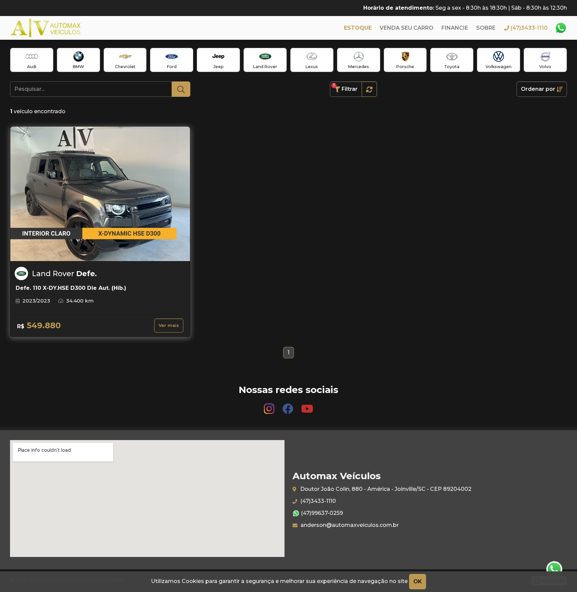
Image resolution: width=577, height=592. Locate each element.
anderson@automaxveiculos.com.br (349, 525)
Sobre (486, 28)
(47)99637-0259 (321, 513)
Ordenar (538, 89)
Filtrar (345, 87)
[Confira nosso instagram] (269, 406)
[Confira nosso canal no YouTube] (307, 406)
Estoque (358, 28)
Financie (454, 28)
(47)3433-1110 (317, 501)
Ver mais (169, 325)
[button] (369, 89)
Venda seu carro (406, 28)
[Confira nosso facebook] (288, 406)
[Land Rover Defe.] (100, 194)
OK (417, 581)
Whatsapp (560, 28)
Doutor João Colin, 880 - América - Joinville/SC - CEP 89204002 (385, 489)
